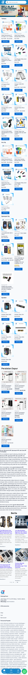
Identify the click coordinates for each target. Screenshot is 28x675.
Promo (11, 672)
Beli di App (5, 41)
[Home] (4, 670)
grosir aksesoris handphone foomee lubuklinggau (13, 623)
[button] (2, 11)
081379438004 (10, 601)
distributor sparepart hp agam (8, 647)
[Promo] (11, 670)
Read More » (2, 546)
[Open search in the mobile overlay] (16, 2)
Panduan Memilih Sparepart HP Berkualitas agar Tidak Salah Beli (21, 565)
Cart (2, 615)
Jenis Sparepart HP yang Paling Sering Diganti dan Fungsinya (6, 566)
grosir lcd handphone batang (8, 625)
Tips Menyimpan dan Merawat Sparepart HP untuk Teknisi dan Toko (6, 532)
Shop (2, 612)
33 (17, 582)
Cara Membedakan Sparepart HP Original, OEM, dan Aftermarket (21, 532)
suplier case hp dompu (14, 652)
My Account (3, 617)
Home (4, 672)
